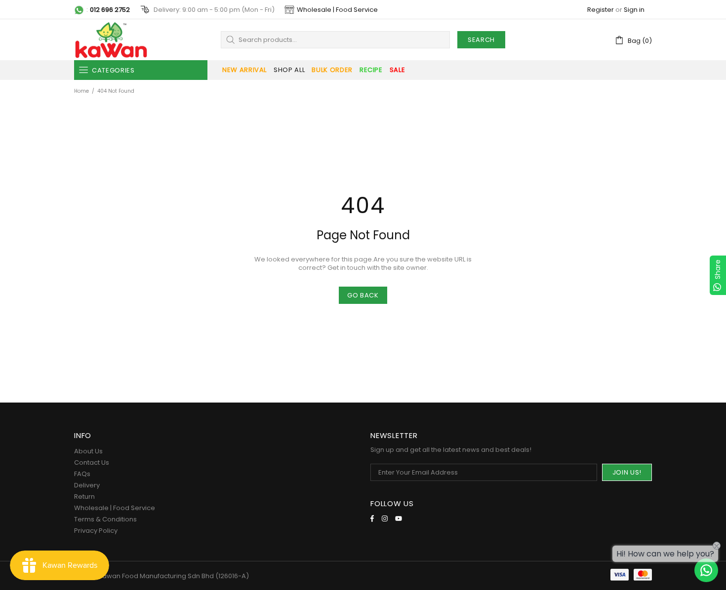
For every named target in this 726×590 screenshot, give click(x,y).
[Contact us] (706, 570)
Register (600, 9)
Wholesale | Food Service (337, 9)
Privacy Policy (96, 530)
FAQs (82, 474)
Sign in (634, 9)
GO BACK (363, 295)
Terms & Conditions (105, 519)
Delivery (87, 485)
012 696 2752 (110, 9)
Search (481, 39)
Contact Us (91, 462)
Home (81, 91)
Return (84, 496)
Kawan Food (111, 39)
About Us (88, 451)
